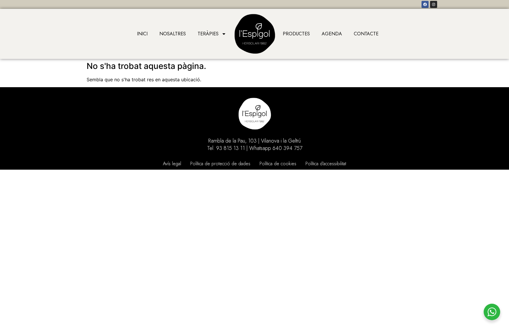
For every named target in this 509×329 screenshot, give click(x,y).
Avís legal (172, 164)
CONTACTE (366, 33)
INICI (142, 33)
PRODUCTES (296, 33)
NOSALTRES (172, 33)
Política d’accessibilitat (325, 164)
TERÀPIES (208, 33)
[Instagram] (433, 4)
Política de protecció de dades (220, 164)
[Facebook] (425, 4)
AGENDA (332, 33)
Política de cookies (278, 164)
